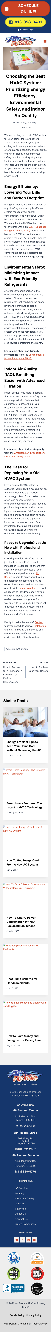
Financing (20, 1208)
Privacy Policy (33, 1315)
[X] (22, 1239)
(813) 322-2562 (25, 1149)
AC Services (21, 1188)
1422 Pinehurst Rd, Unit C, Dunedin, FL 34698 (25, 1163)
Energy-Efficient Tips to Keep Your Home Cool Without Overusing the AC (24, 746)
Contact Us (21, 1219)
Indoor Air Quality (24, 1198)
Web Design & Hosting (16, 1323)
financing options (28, 588)
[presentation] (25, 722)
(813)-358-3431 (25, 1126)
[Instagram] (28, 1239)
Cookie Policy (17, 1315)
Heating (19, 1193)
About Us (20, 1213)
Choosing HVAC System (17, 649)
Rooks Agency (39, 1323)
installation (40, 626)
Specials (19, 1203)
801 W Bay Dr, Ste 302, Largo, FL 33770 (25, 1141)
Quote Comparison (25, 1224)
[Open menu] (45, 41)
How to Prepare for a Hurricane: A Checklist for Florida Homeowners (13, 672)
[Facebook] (16, 1239)
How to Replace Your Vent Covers (38, 666)
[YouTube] (34, 1239)
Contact (39, 622)
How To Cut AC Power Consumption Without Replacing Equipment (21, 922)
